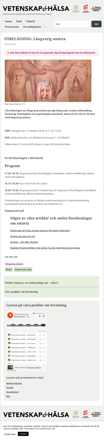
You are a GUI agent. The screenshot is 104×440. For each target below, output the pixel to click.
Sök (96, 24)
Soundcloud (12, 391)
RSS (8, 396)
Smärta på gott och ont (22, 236)
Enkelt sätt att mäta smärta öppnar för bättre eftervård (40, 230)
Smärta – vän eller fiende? (24, 242)
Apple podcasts (14, 383)
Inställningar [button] (10, 434)
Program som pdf (14, 210)
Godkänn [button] (23, 434)
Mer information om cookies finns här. (37, 428)
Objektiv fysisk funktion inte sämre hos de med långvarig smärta (45, 247)
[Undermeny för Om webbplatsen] (44, 26)
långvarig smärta (14, 264)
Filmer (9, 269)
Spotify (9, 387)
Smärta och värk (23, 269)
